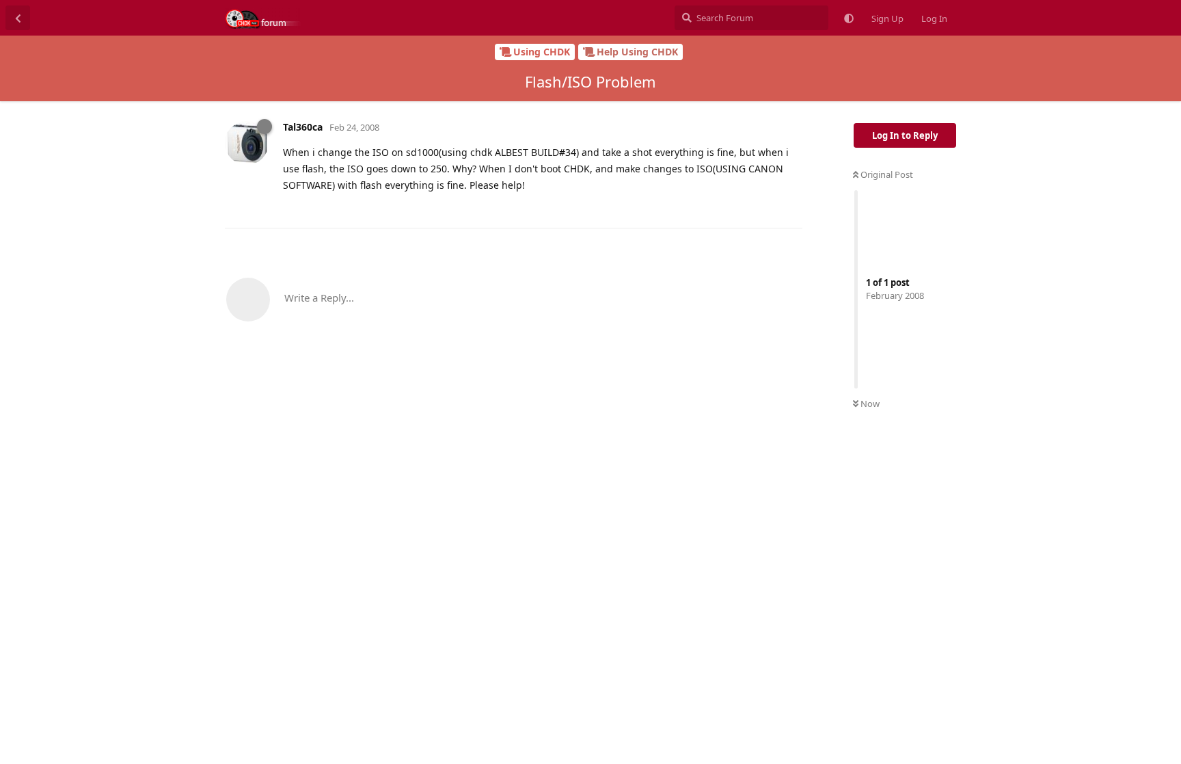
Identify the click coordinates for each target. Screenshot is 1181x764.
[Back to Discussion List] (17, 17)
